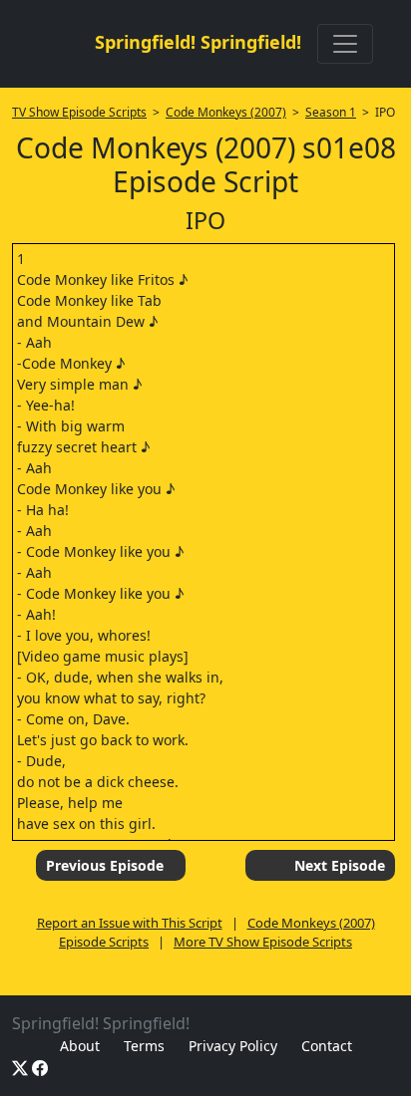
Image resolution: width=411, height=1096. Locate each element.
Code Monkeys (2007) (226, 112)
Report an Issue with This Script (129, 923)
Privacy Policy (233, 1045)
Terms (144, 1045)
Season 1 (330, 112)
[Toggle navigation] (345, 44)
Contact (326, 1045)
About (80, 1045)
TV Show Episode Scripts (79, 112)
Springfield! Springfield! (198, 42)
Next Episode (339, 865)
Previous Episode (105, 865)
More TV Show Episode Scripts (263, 942)
